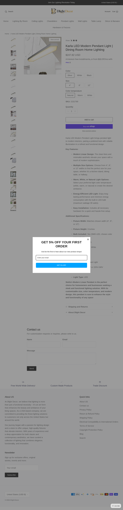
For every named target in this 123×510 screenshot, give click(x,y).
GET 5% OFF (61, 265)
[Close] (88, 239)
